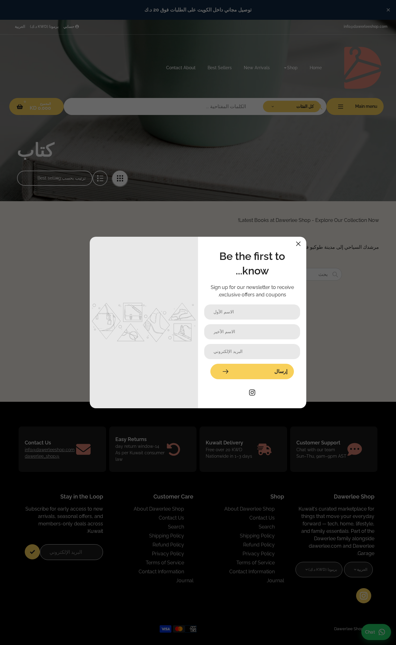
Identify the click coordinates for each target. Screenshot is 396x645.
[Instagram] (252, 392)
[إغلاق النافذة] (298, 244)
